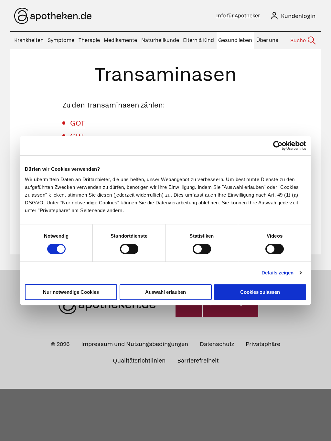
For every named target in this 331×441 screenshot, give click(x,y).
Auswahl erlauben (165, 292)
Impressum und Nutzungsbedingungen (134, 344)
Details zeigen (278, 272)
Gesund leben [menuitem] (235, 40)
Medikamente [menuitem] (120, 40)
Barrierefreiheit (198, 360)
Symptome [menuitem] (61, 40)
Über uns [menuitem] (267, 40)
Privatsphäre (263, 344)
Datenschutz (217, 344)
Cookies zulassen (260, 292)
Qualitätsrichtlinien (139, 360)
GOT (77, 123)
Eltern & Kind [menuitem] (198, 40)
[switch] (129, 249)
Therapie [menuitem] (89, 40)
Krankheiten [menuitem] (29, 40)
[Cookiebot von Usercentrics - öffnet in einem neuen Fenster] (278, 145)
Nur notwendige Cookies (71, 292)
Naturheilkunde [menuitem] (160, 40)
